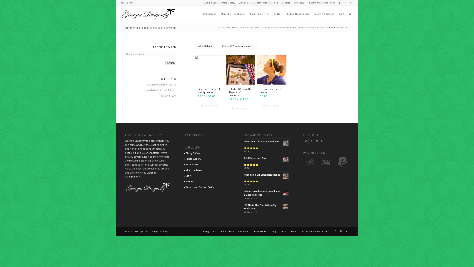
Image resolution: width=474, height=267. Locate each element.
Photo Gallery (228, 2)
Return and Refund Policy (322, 2)
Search (171, 63)
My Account (299, 2)
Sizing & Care (211, 2)
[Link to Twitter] (350, 3)
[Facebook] (311, 141)
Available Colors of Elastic (161, 84)
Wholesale (244, 2)
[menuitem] (211, 3)
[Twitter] (305, 141)
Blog (275, 2)
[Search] (349, 14)
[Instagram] (317, 141)
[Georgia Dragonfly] (148, 14)
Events (189, 181)
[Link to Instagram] (345, 3)
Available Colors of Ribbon (161, 90)
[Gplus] (322, 141)
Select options (210, 105)
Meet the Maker (261, 2)
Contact (286, 2)
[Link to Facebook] (339, 3)
